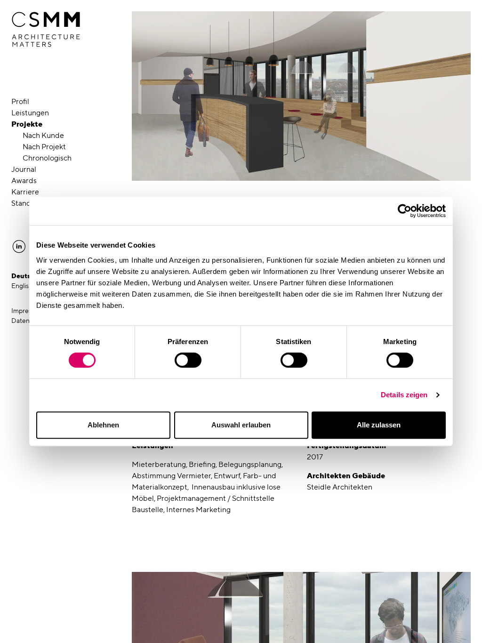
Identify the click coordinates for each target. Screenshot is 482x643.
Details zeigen (404, 395)
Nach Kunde (43, 135)
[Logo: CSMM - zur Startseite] (45, 29)
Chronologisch (47, 157)
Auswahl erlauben (241, 425)
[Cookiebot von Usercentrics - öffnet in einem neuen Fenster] (404, 211)
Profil (20, 101)
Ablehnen (103, 425)
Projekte (26, 124)
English (21, 285)
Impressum (27, 310)
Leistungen (30, 112)
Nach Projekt (44, 146)
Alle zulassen (379, 425)
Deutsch (25, 276)
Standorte (28, 203)
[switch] (188, 360)
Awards (24, 180)
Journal (23, 169)
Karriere (25, 191)
